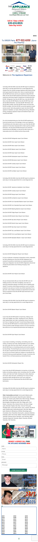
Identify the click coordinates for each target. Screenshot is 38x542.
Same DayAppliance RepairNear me (29, 479)
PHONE (3, 451)
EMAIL (2, 457)
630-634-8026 (15, 23)
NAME (2, 446)
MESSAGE (3, 462)
